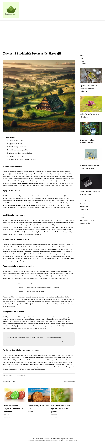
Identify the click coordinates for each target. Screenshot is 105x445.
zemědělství (72, 381)
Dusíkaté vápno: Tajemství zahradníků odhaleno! (13, 409)
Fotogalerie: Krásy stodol (16, 156)
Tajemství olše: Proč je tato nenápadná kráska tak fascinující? (89, 88)
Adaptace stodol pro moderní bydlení (20, 153)
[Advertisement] (52, 32)
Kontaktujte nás (21, 375)
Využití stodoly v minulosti (17, 147)
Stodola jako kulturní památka (18, 150)
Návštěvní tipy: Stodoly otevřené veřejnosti (22, 159)
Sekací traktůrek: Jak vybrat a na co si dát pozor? (60, 409)
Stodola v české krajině (16, 140)
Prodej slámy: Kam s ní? (38, 406)
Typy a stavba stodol (15, 143)
